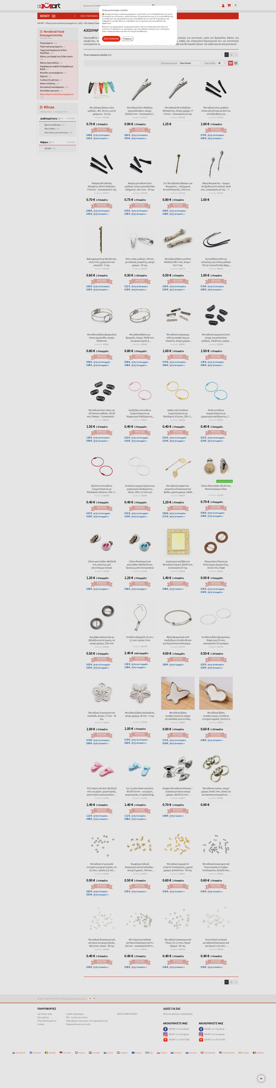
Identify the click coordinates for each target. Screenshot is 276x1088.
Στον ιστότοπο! (111, 38)
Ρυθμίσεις (127, 39)
